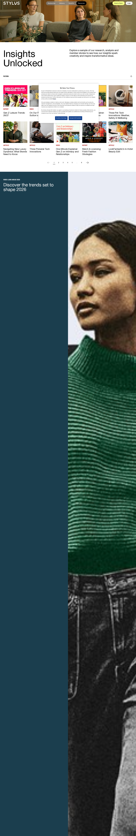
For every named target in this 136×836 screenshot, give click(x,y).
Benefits (71, 3)
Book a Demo (118, 3)
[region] (69, 103)
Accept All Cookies (75, 118)
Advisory (62, 3)
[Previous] (48, 162)
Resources (81, 3)
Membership (51, 3)
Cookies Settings (61, 118)
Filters (6, 76)
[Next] (87, 162)
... (76, 162)
